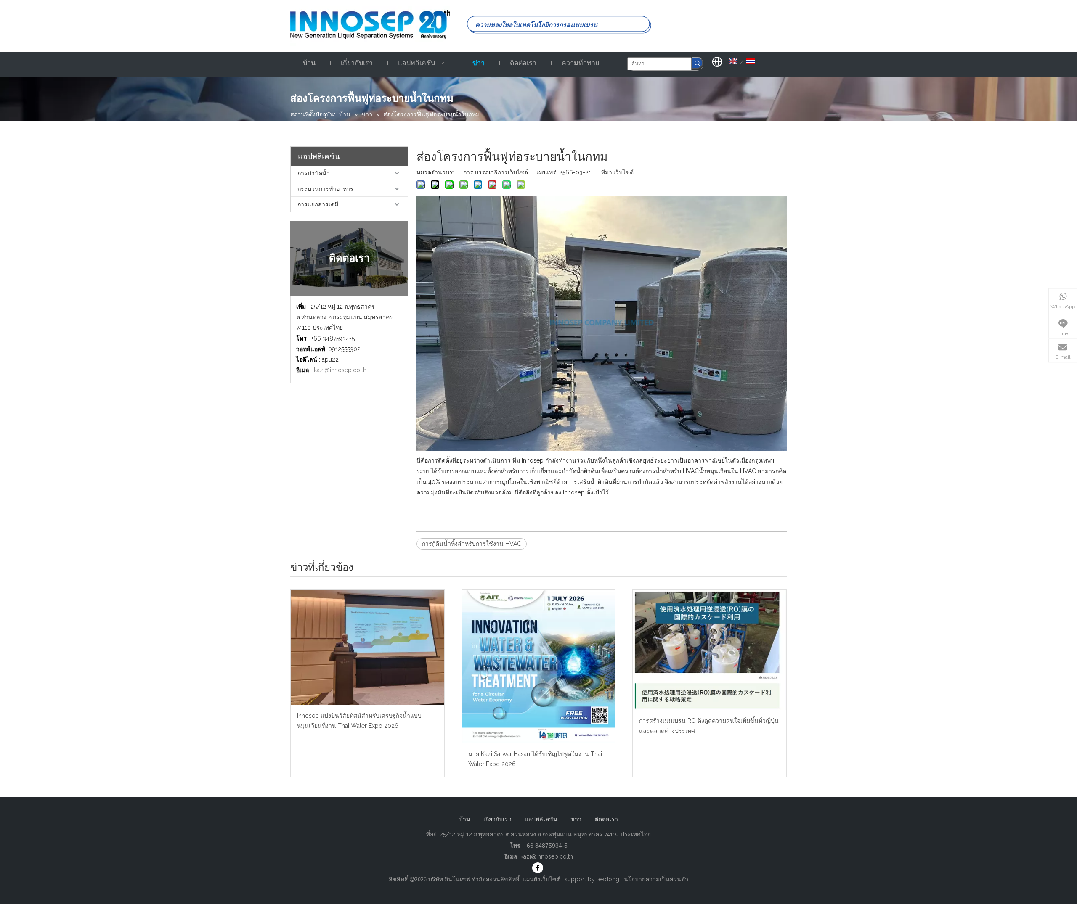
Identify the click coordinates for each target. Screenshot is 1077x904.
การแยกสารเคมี (317, 204)
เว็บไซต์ (623, 172)
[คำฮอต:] (697, 63)
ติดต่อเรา (606, 819)
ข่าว (575, 819)
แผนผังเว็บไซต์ (541, 879)
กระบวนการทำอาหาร (325, 188)
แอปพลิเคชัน (541, 819)
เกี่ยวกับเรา (497, 819)
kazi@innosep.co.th (340, 370)
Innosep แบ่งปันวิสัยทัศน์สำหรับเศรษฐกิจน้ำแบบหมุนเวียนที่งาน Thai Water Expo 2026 (359, 720)
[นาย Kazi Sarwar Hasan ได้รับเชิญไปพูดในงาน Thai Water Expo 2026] (538, 666)
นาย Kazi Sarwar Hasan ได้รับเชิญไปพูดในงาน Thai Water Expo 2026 (535, 759)
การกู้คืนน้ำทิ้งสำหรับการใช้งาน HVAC (471, 543)
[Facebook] (537, 867)
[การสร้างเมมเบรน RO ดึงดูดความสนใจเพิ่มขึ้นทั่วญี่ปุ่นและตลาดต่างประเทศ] (709, 650)
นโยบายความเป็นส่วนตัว (656, 879)
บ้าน (464, 819)
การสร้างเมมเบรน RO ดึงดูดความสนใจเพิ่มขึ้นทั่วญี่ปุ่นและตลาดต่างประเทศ (709, 725)
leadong (608, 879)
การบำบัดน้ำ (313, 173)
